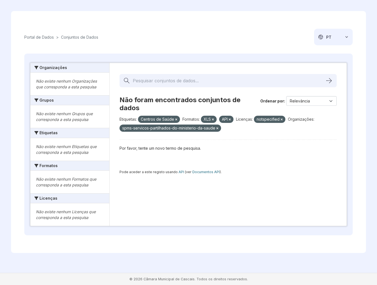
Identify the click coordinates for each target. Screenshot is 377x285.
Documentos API (206, 172)
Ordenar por (272, 101)
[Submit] (328, 80)
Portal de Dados (39, 37)
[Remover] (176, 120)
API (181, 172)
